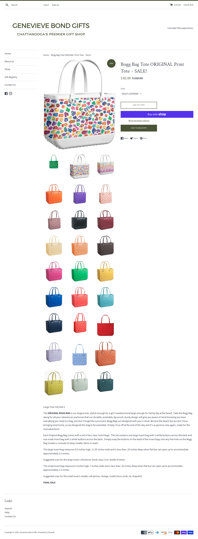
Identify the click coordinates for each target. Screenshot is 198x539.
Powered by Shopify (46, 532)
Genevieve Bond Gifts (28, 532)
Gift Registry (11, 77)
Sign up (55, 4)
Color (123, 88)
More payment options (138, 120)
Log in (46, 4)
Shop (7, 69)
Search (8, 508)
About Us (9, 61)
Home (8, 53)
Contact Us (10, 85)
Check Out (188, 4)
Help (7, 512)
